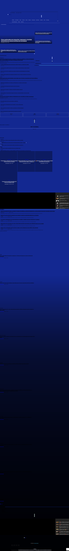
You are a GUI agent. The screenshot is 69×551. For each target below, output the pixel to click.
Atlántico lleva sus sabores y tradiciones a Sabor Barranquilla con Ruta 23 (11, 89)
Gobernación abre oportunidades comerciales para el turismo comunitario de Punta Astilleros (19, 78)
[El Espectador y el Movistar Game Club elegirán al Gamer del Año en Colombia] (8, 161)
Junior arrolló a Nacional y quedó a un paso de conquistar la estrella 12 (11, 111)
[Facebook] (12, 545)
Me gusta (11, 113)
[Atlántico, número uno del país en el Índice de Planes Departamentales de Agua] (26, 48)
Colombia (1, 470)
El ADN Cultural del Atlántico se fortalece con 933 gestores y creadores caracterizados (14, 82)
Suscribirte (57, 113)
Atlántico (1, 95)
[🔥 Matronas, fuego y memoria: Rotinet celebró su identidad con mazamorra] (43, 161)
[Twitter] (16, 545)
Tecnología (9, 159)
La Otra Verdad (2, 79)
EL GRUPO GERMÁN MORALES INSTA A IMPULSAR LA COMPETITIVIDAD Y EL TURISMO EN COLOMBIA (15, 418)
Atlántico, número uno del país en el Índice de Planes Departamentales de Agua (14, 363)
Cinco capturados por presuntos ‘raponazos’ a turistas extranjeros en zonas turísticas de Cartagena (16, 256)
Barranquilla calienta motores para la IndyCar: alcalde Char (9, 101)
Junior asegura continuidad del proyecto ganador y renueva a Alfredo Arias (12, 104)
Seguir (34, 113)
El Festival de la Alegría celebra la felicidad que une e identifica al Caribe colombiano (17, 96)
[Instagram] (14, 545)
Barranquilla (27, 159)
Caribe (9, 180)
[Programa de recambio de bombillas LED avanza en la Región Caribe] (8, 182)
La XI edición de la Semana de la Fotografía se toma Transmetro (10, 86)
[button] (58, 21)
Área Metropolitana (3, 335)
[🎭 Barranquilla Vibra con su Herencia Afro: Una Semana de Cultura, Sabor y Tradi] (26, 161)
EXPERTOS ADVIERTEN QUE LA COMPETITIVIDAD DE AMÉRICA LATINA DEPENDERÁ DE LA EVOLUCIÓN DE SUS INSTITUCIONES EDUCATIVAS (16, 390)
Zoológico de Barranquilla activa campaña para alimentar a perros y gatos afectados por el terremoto (16, 499)
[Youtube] (19, 545)
